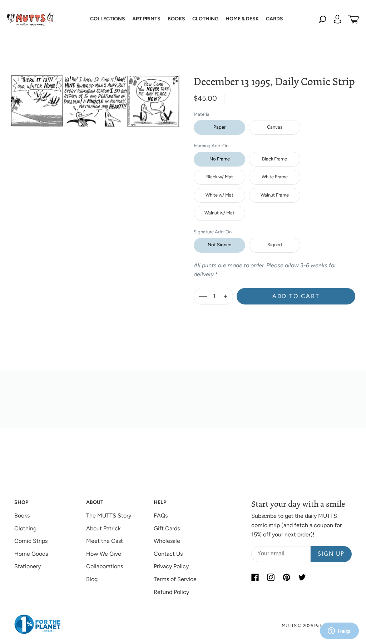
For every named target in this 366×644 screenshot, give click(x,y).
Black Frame (274, 159)
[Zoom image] (94, 95)
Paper (219, 127)
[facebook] (255, 577)
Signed (274, 244)
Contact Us (168, 553)
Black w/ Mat (219, 176)
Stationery (27, 566)
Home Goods (31, 553)
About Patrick (103, 528)
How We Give (103, 553)
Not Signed (220, 244)
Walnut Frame (275, 195)
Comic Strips (31, 541)
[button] (107, 19)
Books (22, 515)
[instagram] (270, 577)
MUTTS (289, 625)
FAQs (161, 515)
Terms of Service (175, 579)
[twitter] (302, 577)
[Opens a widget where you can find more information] (339, 631)
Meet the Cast (104, 541)
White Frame (275, 176)
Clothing (25, 528)
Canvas (274, 127)
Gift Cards (167, 528)
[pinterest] (286, 577)
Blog (92, 579)
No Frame (219, 159)
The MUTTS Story (108, 515)
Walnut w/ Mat (219, 213)
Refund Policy (171, 592)
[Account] (337, 19)
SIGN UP (331, 554)
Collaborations (104, 566)
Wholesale (167, 541)
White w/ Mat (219, 195)
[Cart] (353, 19)
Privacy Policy (171, 566)
